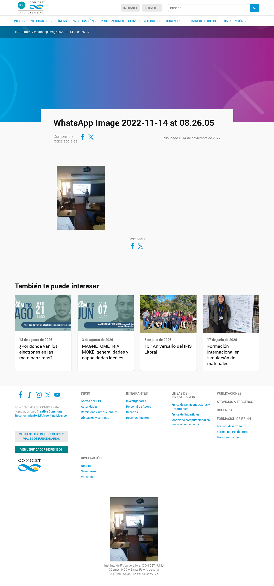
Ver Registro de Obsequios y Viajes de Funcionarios (41, 436)
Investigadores (136, 401)
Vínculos (87, 477)
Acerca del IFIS (91, 401)
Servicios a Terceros (145, 21)
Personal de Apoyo (138, 406)
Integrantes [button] (40, 21)
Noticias (86, 466)
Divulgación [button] (234, 21)
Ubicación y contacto (95, 418)
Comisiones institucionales (99, 412)
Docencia (173, 21)
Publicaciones (112, 21)
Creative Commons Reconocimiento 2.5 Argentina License (41, 413)
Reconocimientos (137, 418)
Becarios (132, 412)
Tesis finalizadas (228, 437)
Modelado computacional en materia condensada (190, 422)
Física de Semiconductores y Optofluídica (190, 406)
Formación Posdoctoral (233, 432)
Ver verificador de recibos (41, 449)
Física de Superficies (185, 414)
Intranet (130, 8)
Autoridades (89, 406)
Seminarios (88, 471)
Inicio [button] (18, 21)
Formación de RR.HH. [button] (201, 21)
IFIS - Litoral (23, 32)
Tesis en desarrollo (229, 426)
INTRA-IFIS (151, 8)
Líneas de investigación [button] (75, 21)
